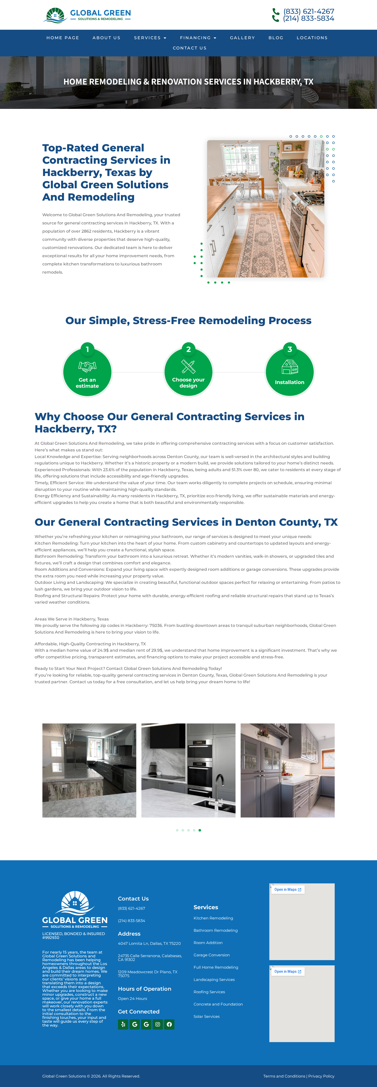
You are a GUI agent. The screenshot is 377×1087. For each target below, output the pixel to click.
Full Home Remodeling (216, 967)
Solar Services (207, 1016)
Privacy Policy (321, 1076)
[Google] (135, 1024)
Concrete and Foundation (218, 1004)
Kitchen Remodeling (213, 918)
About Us (107, 37)
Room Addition (208, 942)
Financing (195, 37)
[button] (177, 830)
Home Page (63, 37)
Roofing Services (209, 991)
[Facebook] (169, 1024)
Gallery (242, 37)
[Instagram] (158, 1024)
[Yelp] (123, 1024)
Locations (312, 37)
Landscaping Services (214, 979)
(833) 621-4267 (131, 908)
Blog (276, 37)
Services (147, 37)
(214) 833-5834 (131, 920)
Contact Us (190, 48)
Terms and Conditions (284, 1076)
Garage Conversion (212, 955)
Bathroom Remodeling (216, 930)
